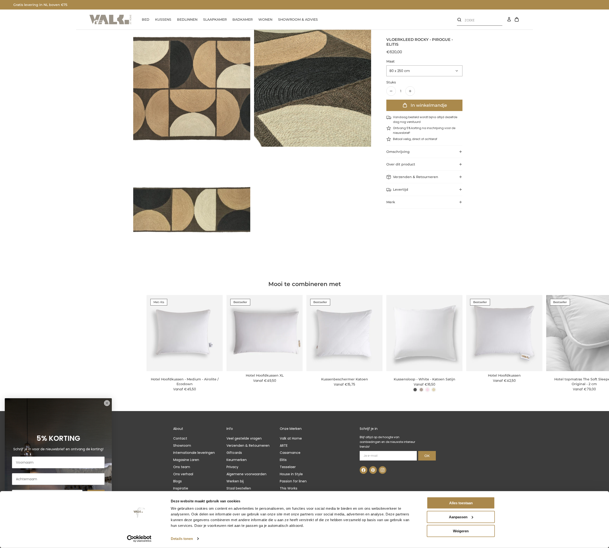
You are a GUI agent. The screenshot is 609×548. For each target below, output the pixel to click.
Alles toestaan (461, 503)
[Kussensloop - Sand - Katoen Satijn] (433, 389)
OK (427, 456)
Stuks (391, 82)
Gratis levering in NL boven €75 (40, 5)
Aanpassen (458, 517)
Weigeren (461, 531)
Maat (390, 61)
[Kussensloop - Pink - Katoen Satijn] (427, 389)
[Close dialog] (107, 403)
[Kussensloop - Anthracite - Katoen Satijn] (415, 389)
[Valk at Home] (110, 19)
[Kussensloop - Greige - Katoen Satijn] (421, 389)
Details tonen (182, 539)
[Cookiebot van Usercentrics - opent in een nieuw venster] (139, 538)
